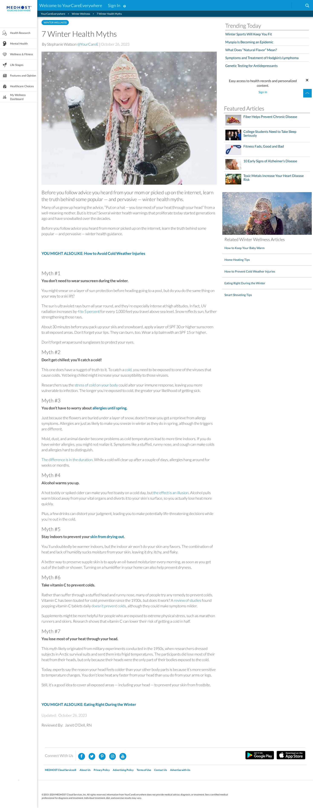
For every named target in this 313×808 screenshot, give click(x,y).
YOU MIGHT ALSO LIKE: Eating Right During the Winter (89, 704)
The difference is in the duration (67, 459)
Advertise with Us (180, 770)
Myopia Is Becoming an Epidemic (249, 42)
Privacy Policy (102, 770)
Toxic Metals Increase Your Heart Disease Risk (273, 177)
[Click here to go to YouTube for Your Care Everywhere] (122, 756)
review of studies (187, 600)
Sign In (114, 5)
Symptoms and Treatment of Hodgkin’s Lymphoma (262, 58)
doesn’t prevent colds (109, 605)
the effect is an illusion (171, 492)
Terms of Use (144, 770)
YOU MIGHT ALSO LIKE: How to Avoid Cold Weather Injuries (93, 253)
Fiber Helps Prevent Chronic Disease (270, 117)
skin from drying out (107, 536)
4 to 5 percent (89, 311)
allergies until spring (109, 408)
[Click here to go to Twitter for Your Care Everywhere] (92, 756)
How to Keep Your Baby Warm (244, 248)
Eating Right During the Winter (244, 283)
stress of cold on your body (96, 385)
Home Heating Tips (237, 259)
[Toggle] (307, 93)
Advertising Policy (123, 770)
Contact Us (160, 770)
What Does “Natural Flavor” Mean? (251, 50)
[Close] (307, 79)
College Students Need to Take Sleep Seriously (269, 133)
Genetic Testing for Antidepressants (251, 66)
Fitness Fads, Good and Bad (263, 146)
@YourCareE (88, 44)
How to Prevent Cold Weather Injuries (249, 271)
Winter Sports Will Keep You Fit (248, 34)
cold (128, 369)
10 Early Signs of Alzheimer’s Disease (270, 161)
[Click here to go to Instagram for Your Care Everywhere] (102, 756)
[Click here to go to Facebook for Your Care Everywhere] (81, 756)
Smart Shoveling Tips (238, 295)
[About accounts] (124, 5)
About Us (85, 770)
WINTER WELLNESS (55, 22)
